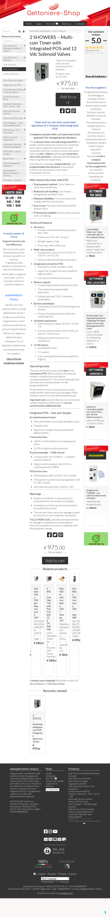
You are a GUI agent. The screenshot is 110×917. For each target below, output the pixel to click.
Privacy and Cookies (55, 781)
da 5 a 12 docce (11, 73)
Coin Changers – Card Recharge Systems (13, 124)
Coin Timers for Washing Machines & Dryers (12, 48)
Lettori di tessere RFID (11, 97)
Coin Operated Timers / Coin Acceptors (13, 90)
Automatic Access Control (11, 112)
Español (52, 873)
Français (62, 873)
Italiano (73, 873)
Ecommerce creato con (55, 893)
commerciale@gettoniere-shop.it (87, 888)
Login (38, 23)
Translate (64, 881)
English (42, 873)
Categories (51, 776)
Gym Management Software (11, 164)
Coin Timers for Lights (13, 80)
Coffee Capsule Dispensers (10, 138)
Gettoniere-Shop (56, 683)
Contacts (80, 23)
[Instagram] (50, 832)
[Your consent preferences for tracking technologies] (105, 912)
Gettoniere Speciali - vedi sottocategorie (12, 145)
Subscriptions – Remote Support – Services (11, 173)
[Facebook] (46, 832)
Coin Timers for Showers (40, 31)
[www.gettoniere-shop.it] (55, 13)
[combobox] (14, 40)
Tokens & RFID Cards (13, 118)
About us (66, 23)
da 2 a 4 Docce (59, 31)
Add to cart (68, 99)
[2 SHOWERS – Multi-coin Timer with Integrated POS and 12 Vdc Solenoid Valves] (42, 70)
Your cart (50, 23)
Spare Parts (8, 158)
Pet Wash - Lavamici (12, 180)
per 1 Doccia (10, 64)
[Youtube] (55, 832)
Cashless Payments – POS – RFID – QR (13, 105)
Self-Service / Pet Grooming (11, 131)
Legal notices (52, 783)
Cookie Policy (53, 790)
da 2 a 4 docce (37, 683)
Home (28, 23)
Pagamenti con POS (12, 85)
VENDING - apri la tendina (11, 152)
